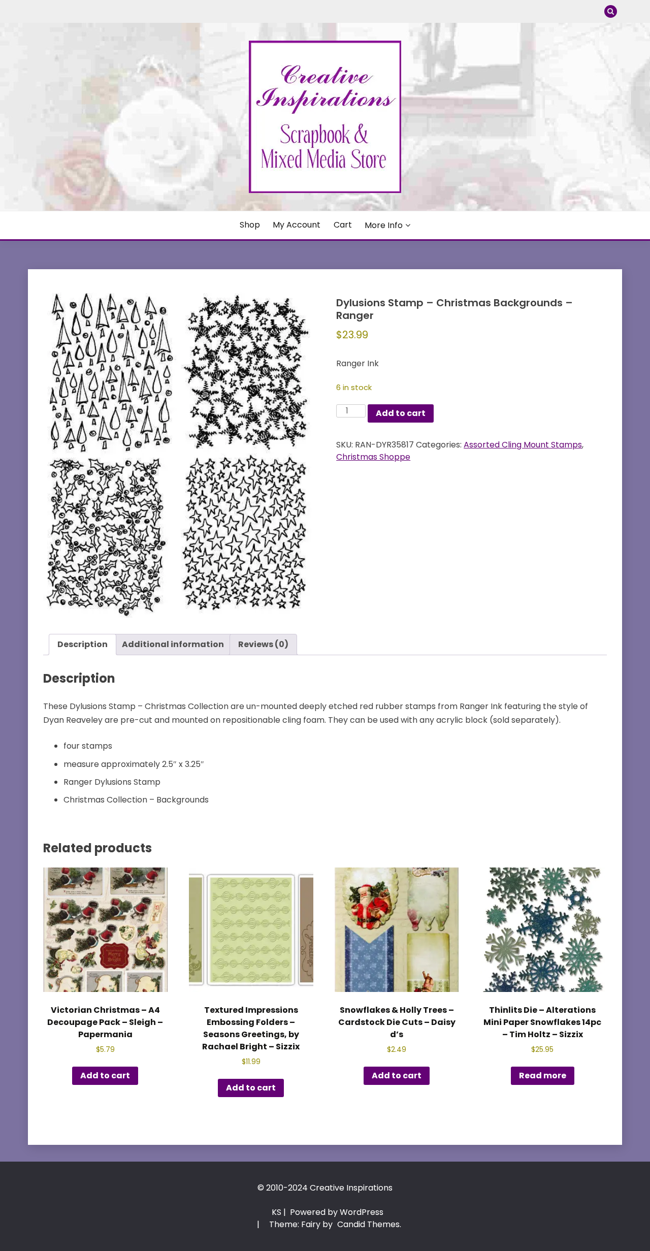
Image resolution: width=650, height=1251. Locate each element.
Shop (250, 225)
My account (296, 225)
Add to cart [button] (105, 1075)
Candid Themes (368, 1224)
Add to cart (401, 413)
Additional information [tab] (173, 644)
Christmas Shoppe (373, 457)
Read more (542, 1075)
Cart (343, 225)
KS (276, 1212)
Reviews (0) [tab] (263, 644)
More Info (384, 225)
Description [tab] (82, 644)
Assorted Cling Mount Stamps (523, 445)
